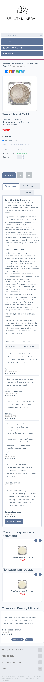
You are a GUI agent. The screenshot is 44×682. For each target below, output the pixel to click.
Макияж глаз (32, 63)
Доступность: (8, 153)
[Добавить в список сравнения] (29, 175)
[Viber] (13, 71)
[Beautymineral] (22, 14)
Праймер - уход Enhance (22, 557)
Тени (5, 66)
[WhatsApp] (17, 71)
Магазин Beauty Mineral (13, 63)
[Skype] (20, 71)
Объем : (6, 136)
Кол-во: (5, 157)
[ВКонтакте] (6, 71)
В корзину (9, 175)
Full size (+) (12, 141)
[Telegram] (23, 71)
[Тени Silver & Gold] (19, 93)
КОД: (4, 150)
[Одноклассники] (10, 71)
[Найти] (41, 35)
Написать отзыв (9, 124)
